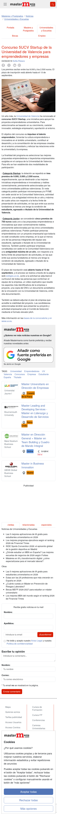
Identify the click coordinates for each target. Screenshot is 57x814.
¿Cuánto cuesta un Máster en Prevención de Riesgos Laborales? (27, 585)
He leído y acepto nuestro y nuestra (29, 642)
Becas (15, 35)
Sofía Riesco (19, 60)
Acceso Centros (12, 727)
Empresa (31, 374)
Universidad (16, 371)
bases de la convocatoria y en (38, 318)
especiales (46, 524)
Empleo (42, 35)
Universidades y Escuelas (46, 29)
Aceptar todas (28, 792)
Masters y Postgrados (28, 29)
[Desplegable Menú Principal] (5, 4)
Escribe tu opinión (13, 651)
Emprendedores (31, 371)
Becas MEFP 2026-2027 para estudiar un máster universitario (29, 591)
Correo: (5, 675)
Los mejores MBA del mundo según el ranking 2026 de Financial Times (30, 597)
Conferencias (38, 720)
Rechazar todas (28, 800)
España (7, 377)
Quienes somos (12, 711)
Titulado (17, 377)
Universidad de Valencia (27, 116)
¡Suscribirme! (45, 634)
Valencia (8, 374)
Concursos (20, 374)
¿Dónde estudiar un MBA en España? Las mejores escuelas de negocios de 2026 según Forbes (30, 554)
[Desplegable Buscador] (52, 4)
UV (43, 371)
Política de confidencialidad (20, 643)
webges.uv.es (12, 275)
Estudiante (44, 374)
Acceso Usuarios (13, 722)
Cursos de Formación (37, 708)
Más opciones (28, 808)
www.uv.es (7, 321)
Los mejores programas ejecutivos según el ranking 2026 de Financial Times (30, 542)
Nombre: (6, 665)
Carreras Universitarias (38, 727)
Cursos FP (37, 715)
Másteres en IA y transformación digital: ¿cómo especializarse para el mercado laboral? (28, 560)
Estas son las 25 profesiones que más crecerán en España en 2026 (29, 579)
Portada (10, 27)
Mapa (8, 706)
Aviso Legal (36, 640)
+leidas (10, 524)
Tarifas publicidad (13, 717)
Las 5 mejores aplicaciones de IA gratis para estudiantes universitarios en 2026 (26, 536)
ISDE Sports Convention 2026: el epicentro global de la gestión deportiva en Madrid (29, 548)
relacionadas (28, 524)
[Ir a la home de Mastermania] (22, 4)
